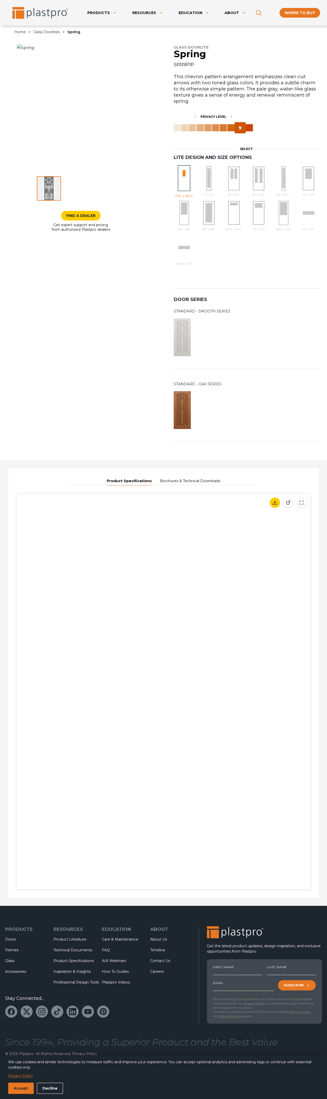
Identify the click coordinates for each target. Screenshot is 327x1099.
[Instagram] (42, 1011)
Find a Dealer (81, 215)
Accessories (15, 971)
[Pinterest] (103, 1011)
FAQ (106, 950)
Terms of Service (231, 1016)
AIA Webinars (114, 960)
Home (20, 32)
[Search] (258, 12)
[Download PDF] (275, 503)
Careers (157, 971)
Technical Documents (72, 950)
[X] (26, 1011)
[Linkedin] (72, 1011)
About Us (158, 939)
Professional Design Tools (73, 982)
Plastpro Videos (116, 982)
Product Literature (69, 939)
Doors (10, 939)
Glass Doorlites (46, 32)
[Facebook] (11, 1011)
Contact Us (160, 960)
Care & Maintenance (120, 939)
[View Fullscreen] (301, 503)
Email (218, 983)
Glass (9, 960)
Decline (49, 1088)
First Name (223, 967)
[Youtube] (88, 1011)
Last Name (277, 967)
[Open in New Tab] (288, 503)
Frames (11, 950)
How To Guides (115, 971)
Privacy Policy (254, 1003)
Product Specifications (129, 481)
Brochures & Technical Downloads (190, 481)
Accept (21, 1088)
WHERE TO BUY (300, 12)
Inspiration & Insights (72, 971)
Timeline (157, 950)
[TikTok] (57, 1011)
